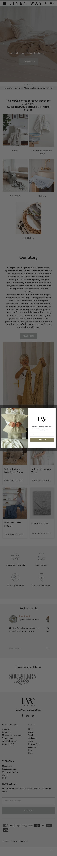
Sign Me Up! (42, 439)
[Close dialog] (54, 410)
